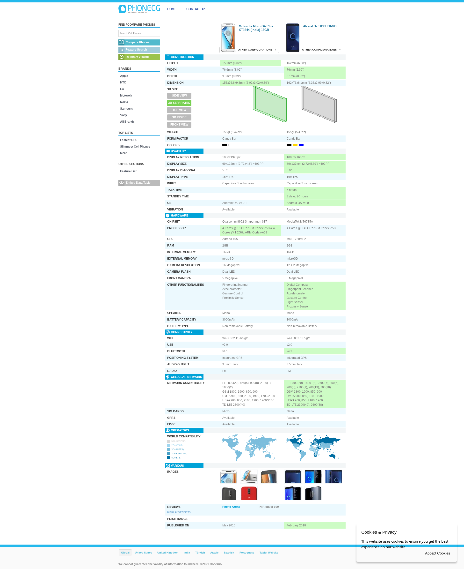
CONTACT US (196, 9)
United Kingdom (167, 552)
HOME (172, 9)
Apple (124, 76)
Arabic (214, 552)
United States (143, 552)
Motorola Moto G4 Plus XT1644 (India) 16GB (256, 28)
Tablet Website (269, 552)
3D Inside (179, 117)
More (123, 153)
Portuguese (246, 552)
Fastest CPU (129, 140)
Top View (179, 110)
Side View (179, 95)
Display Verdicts (179, 512)
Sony (123, 115)
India (187, 552)
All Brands (127, 121)
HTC (123, 82)
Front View (179, 124)
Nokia (124, 102)
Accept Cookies (437, 553)
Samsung (126, 108)
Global (125, 552)
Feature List (128, 171)
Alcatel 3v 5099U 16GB (319, 26)
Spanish (229, 552)
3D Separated (179, 103)
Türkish (200, 552)
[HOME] (139, 9)
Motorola (126, 95)
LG (122, 89)
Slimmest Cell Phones (135, 146)
